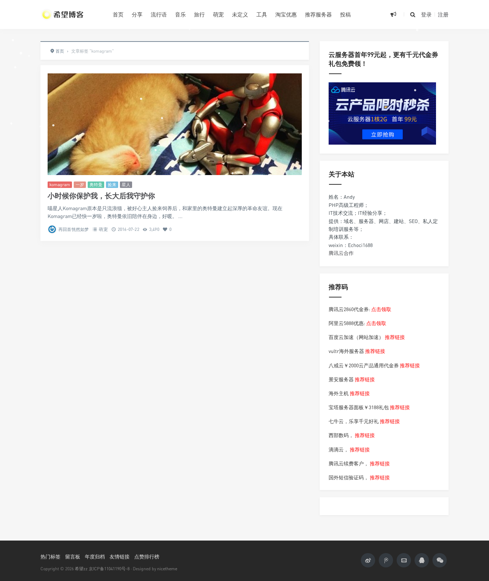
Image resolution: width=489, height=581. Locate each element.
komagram (59, 184)
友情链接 (120, 556)
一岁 (80, 184)
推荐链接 (395, 337)
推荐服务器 (318, 14)
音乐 (180, 14)
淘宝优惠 (286, 14)
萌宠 (218, 14)
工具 (261, 14)
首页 (118, 14)
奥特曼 (95, 184)
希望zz (81, 568)
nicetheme (167, 568)
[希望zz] (71, 14)
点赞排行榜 (146, 556)
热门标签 (50, 556)
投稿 (345, 14)
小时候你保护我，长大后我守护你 (101, 195)
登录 (426, 14)
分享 (137, 14)
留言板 (72, 556)
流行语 (159, 14)
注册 (443, 14)
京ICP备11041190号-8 (109, 568)
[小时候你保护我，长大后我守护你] (175, 124)
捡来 (112, 184)
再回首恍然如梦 (73, 229)
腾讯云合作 (341, 253)
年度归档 (95, 556)
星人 (126, 184)
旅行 (199, 14)
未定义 (240, 14)
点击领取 (381, 309)
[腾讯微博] (386, 560)
